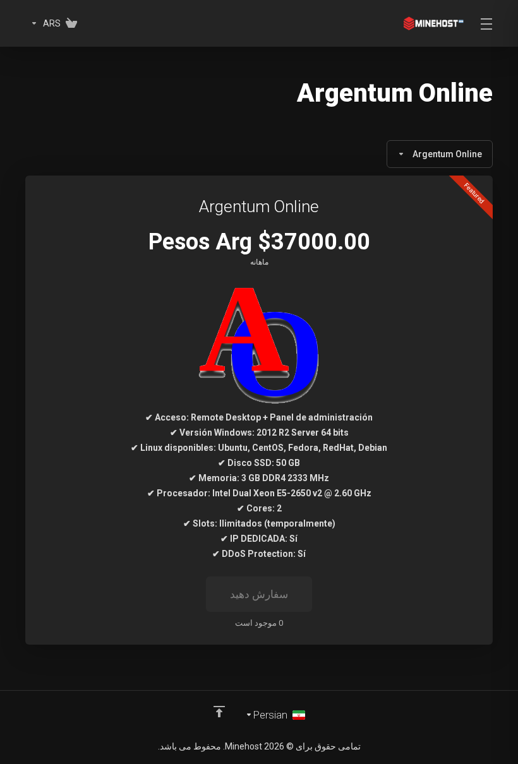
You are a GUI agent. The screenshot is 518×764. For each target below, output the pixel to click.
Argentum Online (447, 154)
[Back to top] (219, 711)
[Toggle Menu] (487, 23)
